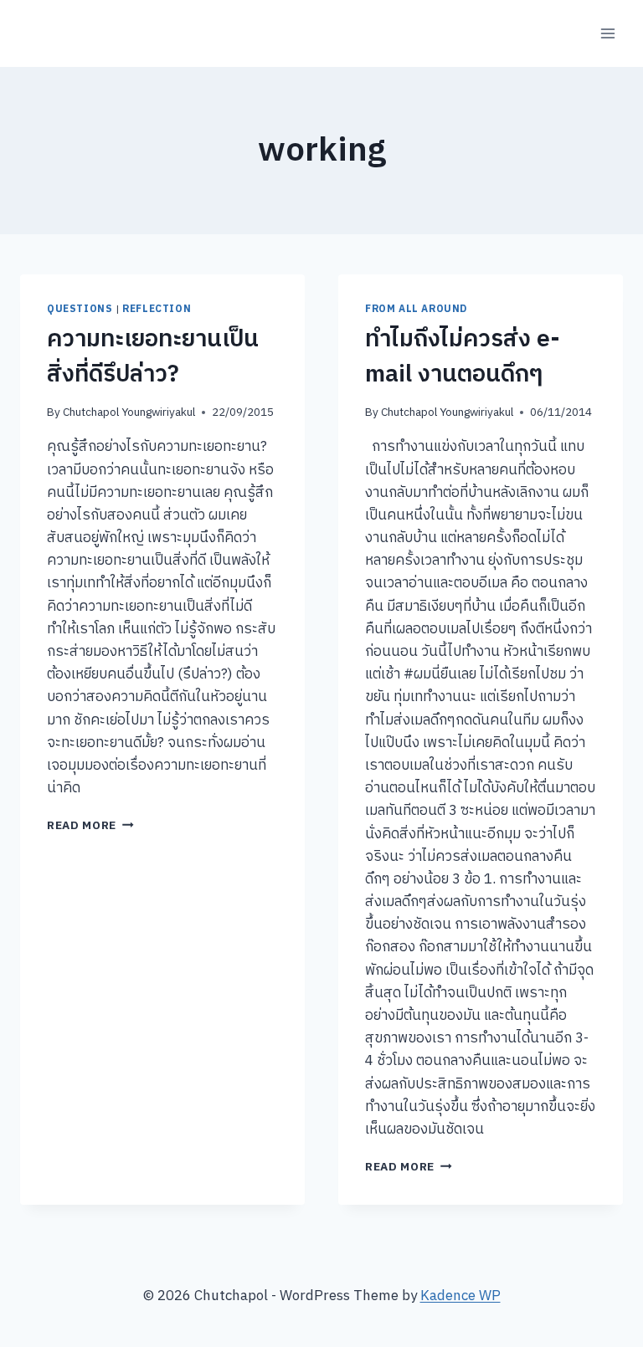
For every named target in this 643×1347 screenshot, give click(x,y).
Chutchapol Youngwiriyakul (129, 412)
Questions (79, 309)
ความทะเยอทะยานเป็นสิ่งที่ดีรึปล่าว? (153, 357)
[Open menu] (607, 33)
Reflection (156, 309)
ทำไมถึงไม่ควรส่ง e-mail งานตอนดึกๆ (462, 357)
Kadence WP (460, 1296)
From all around (416, 309)
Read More (90, 826)
